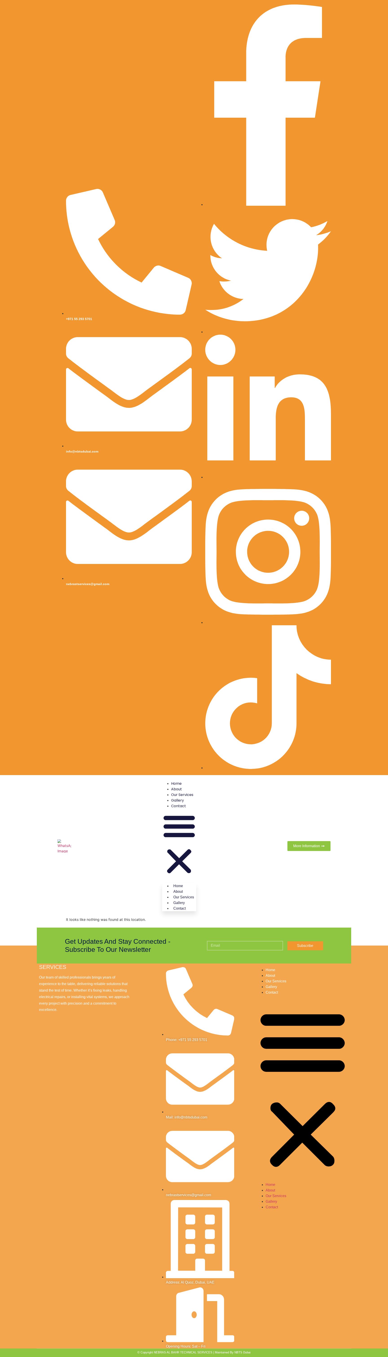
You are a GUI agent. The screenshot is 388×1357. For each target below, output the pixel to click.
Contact (178, 806)
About (176, 789)
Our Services (182, 794)
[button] (179, 844)
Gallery (177, 800)
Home (176, 783)
